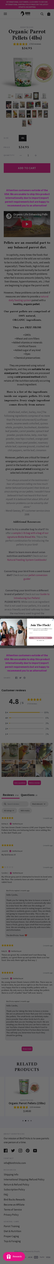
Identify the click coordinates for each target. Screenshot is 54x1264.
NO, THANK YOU (40, 640)
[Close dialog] (52, 620)
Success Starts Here (41, 638)
